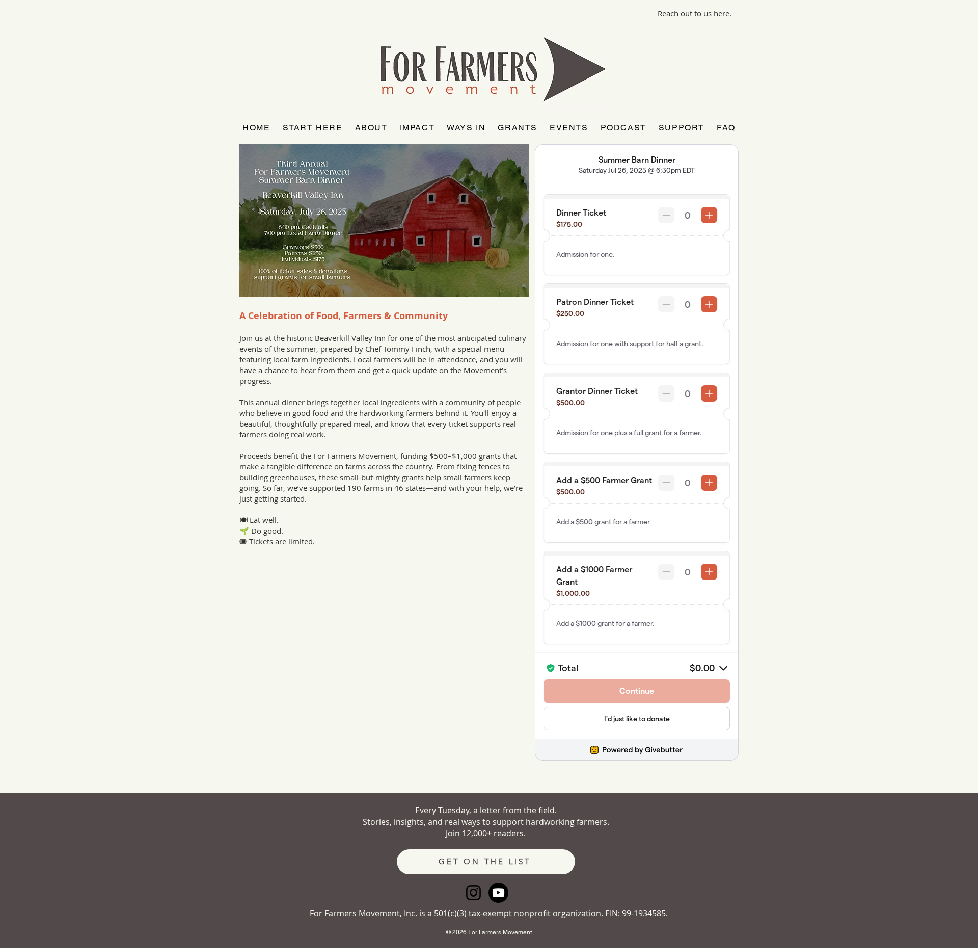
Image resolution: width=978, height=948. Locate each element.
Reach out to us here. (694, 13)
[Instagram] (473, 893)
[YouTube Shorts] (498, 893)
